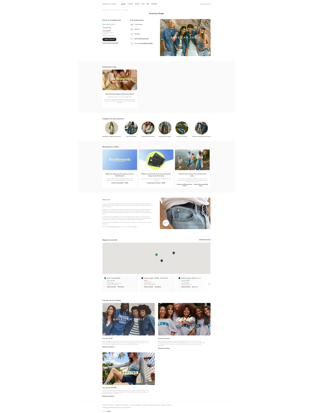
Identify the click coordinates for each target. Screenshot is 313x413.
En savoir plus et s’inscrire (153, 182)
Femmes (131, 4)
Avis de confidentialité (135, 405)
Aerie (147, 4)
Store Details (121, 286)
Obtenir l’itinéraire (111, 286)
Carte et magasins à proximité (110, 43)
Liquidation (154, 4)
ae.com (135, 226)
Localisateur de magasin (205, 239)
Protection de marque (166, 405)
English (104, 411)
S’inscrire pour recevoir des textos (201, 185)
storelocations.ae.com (113, 226)
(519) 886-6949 (106, 27)
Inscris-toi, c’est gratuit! (117, 182)
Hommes (137, 4)
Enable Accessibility (205, 3)
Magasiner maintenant (108, 346)
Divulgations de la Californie (122, 405)
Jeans (143, 4)
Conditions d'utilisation (108, 405)
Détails (126, 182)
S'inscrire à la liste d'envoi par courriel (185, 185)
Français (109, 411)
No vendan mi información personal (151, 405)
